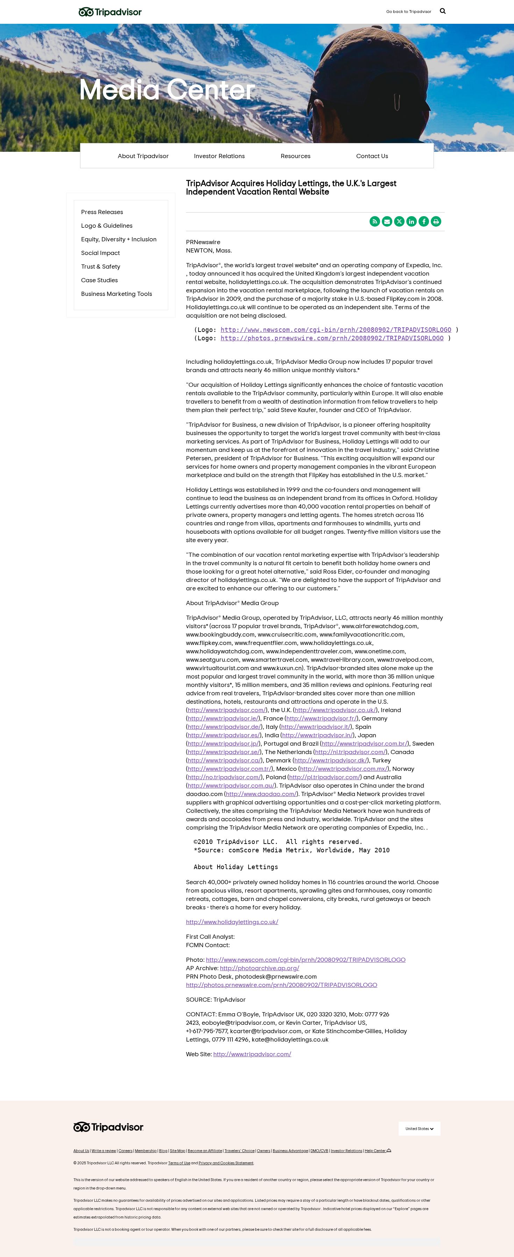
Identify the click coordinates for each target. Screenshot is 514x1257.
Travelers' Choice (239, 1150)
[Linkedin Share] (411, 221)
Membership (146, 1150)
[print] (436, 221)
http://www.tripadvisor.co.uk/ (335, 709)
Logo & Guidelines (107, 225)
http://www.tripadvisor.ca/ (224, 760)
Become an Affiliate (205, 1150)
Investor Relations (219, 155)
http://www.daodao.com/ (261, 793)
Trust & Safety (100, 266)
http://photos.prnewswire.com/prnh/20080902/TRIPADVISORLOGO (332, 338)
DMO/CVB (319, 1150)
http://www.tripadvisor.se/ (224, 751)
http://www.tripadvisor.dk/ (330, 760)
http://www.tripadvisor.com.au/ (231, 785)
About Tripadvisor (143, 155)
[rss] (375, 221)
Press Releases (102, 211)
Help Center (375, 1150)
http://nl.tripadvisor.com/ (350, 751)
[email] (387, 221)
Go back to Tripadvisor (408, 11)
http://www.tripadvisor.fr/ (321, 718)
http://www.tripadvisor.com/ (227, 709)
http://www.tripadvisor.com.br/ (364, 743)
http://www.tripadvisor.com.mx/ (343, 768)
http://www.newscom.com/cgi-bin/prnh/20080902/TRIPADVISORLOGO (336, 329)
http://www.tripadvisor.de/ (224, 726)
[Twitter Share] (399, 221)
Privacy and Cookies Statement (226, 1162)
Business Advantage (290, 1150)
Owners (263, 1150)
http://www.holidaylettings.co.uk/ (232, 921)
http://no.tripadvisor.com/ (224, 777)
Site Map (177, 1150)
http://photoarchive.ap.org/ (259, 968)
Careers (126, 1150)
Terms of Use (179, 1162)
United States (418, 1128)
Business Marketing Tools (116, 293)
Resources (295, 155)
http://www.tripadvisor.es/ (224, 735)
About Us (81, 1150)
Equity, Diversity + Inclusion (119, 239)
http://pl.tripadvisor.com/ (324, 777)
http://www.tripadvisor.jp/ (223, 743)
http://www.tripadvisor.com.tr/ (229, 768)
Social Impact (100, 252)
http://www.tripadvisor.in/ (317, 735)
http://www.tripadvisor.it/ (315, 726)
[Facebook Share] (424, 221)
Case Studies (99, 280)
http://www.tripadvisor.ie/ (223, 718)
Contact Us (372, 155)
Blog (163, 1150)
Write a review (104, 1150)
